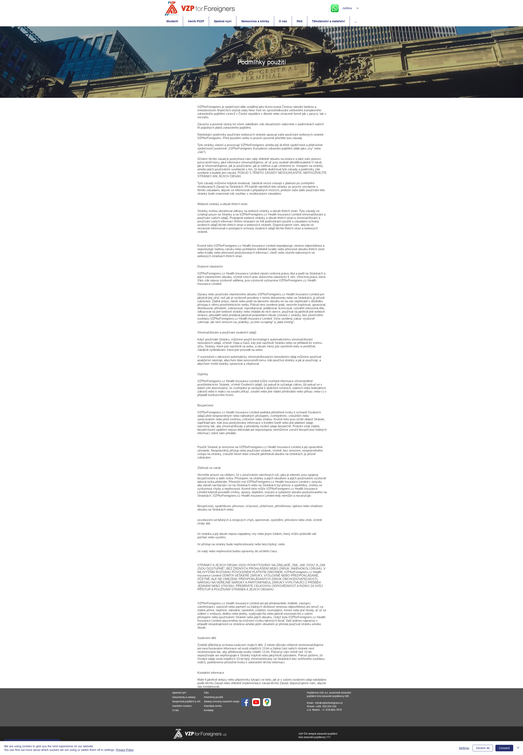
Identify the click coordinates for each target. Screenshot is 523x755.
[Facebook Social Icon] (245, 702)
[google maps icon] (267, 702)
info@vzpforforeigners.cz (329, 702)
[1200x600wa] (256, 702)
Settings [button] (464, 748)
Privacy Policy (125, 750)
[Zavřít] (518, 748)
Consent (504, 748)
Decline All (482, 748)
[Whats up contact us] (335, 8)
